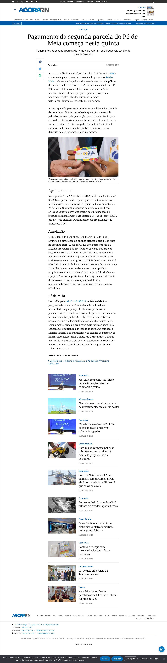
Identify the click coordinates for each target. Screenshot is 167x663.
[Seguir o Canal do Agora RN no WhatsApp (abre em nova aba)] (162, 649)
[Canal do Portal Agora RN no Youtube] (28, 1)
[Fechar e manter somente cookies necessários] (164, 659)
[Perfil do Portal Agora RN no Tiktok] (38, 1)
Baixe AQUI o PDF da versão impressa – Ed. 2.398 (135, 13)
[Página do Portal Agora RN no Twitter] (19, 1)
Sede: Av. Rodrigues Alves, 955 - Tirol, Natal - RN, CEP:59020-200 (37, 625)
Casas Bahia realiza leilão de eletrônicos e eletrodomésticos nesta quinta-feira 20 (96, 526)
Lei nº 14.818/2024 (76, 301)
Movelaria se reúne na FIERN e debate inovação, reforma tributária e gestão (97, 383)
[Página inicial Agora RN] (21, 616)
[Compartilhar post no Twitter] (40, 69)
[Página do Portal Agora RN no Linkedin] (33, 1)
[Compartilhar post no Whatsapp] (40, 75)
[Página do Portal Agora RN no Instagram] (24, 1)
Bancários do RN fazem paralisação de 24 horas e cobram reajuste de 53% (98, 595)
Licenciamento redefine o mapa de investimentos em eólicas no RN (99, 405)
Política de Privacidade (149, 659)
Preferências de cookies (83, 644)
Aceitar (105, 659)
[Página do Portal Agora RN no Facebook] (14, 1)
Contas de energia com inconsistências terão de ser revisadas (94, 550)
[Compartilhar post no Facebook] (40, 62)
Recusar (117, 659)
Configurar (131, 659)
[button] (15, 9)
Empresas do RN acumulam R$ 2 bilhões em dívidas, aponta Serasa (98, 504)
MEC (112, 73)
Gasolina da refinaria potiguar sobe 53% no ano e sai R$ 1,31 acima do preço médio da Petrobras (96, 453)
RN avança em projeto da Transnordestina (93, 572)
